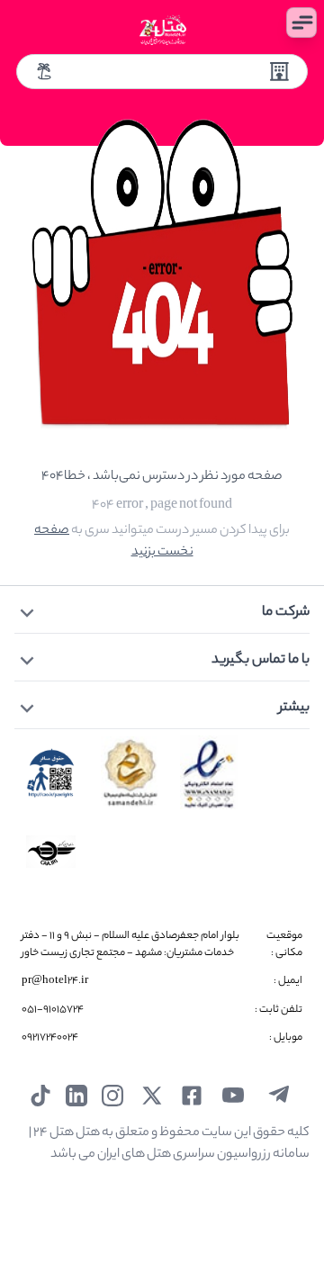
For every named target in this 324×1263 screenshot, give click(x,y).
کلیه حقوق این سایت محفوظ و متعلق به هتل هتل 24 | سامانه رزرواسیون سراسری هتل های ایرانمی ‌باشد (169, 1144)
